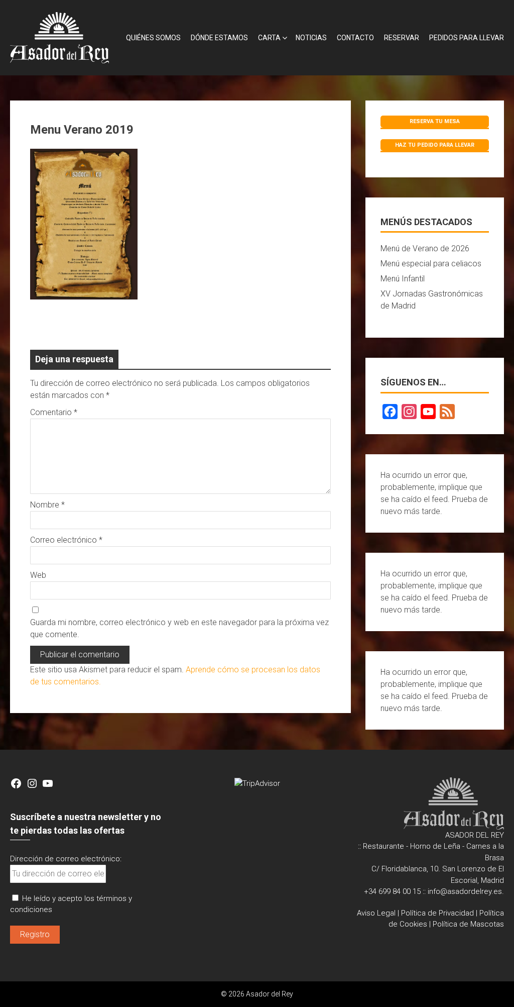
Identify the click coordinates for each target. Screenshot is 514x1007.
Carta (269, 38)
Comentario (53, 412)
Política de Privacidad (437, 913)
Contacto (355, 38)
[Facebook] (390, 411)
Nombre (47, 505)
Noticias (311, 38)
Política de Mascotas (468, 924)
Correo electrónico (66, 540)
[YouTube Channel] (428, 411)
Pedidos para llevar (466, 38)
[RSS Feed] (447, 411)
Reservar (401, 38)
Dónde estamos (219, 38)
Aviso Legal (376, 913)
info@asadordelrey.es (465, 891)
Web (38, 575)
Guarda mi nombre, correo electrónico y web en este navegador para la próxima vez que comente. (179, 628)
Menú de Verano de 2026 (424, 248)
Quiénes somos (153, 38)
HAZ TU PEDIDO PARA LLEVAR (434, 145)
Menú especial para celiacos (430, 263)
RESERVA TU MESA (435, 121)
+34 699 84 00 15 (392, 891)
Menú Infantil (402, 278)
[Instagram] (409, 411)
